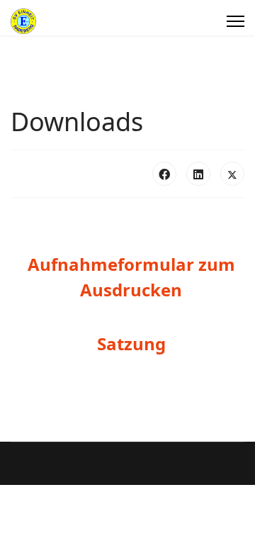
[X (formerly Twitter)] (232, 174)
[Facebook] (164, 174)
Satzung (131, 343)
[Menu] (235, 21)
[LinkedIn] (198, 174)
